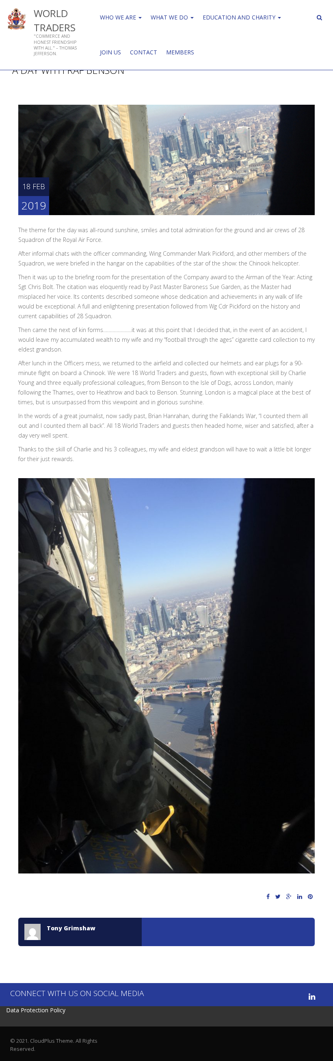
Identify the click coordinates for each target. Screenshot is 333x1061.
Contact (143, 52)
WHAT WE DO (170, 17)
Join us (110, 52)
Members (180, 52)
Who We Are (119, 17)
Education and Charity (240, 17)
